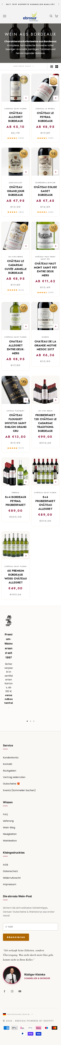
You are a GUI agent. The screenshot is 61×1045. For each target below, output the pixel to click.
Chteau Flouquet (15, 411)
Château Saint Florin (16, 109)
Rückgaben (9, 770)
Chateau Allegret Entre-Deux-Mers (15, 347)
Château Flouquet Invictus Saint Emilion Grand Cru (16, 423)
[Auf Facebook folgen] (4, 991)
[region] (30, 665)
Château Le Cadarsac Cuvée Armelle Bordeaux (16, 267)
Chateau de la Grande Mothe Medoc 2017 (45, 345)
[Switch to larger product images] (51, 66)
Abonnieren (16, 937)
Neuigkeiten (10, 834)
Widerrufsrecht (12, 878)
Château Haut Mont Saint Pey (45, 258)
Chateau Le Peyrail (45, 109)
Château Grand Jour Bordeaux (15, 191)
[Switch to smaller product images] (56, 66)
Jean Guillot (15, 183)
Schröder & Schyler (45, 183)
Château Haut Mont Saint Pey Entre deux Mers (45, 269)
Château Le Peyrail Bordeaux (45, 117)
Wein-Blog (9, 827)
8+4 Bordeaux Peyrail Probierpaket (15, 501)
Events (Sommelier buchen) (19, 790)
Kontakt (7, 764)
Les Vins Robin (15, 257)
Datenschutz (10, 871)
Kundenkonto (11, 757)
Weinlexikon (10, 840)
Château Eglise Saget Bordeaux (45, 191)
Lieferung (8, 821)
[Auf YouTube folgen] (19, 991)
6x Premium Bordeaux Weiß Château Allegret (15, 576)
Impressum (9, 884)
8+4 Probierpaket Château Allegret (45, 503)
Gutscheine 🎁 (11, 783)
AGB (5, 864)
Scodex (45, 337)
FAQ (5, 814)
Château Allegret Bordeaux (15, 117)
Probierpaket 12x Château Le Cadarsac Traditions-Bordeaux (45, 423)
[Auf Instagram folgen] (12, 991)
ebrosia (15, 493)
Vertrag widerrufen (14, 777)
